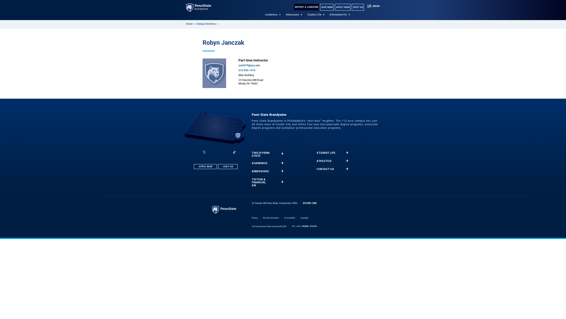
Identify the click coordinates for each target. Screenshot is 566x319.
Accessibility (289, 218)
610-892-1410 (246, 70)
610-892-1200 (309, 203)
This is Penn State (260, 154)
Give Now (327, 7)
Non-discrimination (271, 218)
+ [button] (282, 153)
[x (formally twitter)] (204, 152)
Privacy (255, 218)
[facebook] (197, 152)
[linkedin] (227, 152)
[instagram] (211, 152)
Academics (271, 14)
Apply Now (343, 7)
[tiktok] (234, 152)
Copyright (304, 218)
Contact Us (325, 169)
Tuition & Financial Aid (259, 182)
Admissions (292, 14)
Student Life (314, 14)
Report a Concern (306, 7)
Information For (338, 14)
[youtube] (219, 152)
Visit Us (358, 7)
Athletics (324, 161)
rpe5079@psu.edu (249, 65)
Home (189, 23)
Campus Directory (206, 23)
